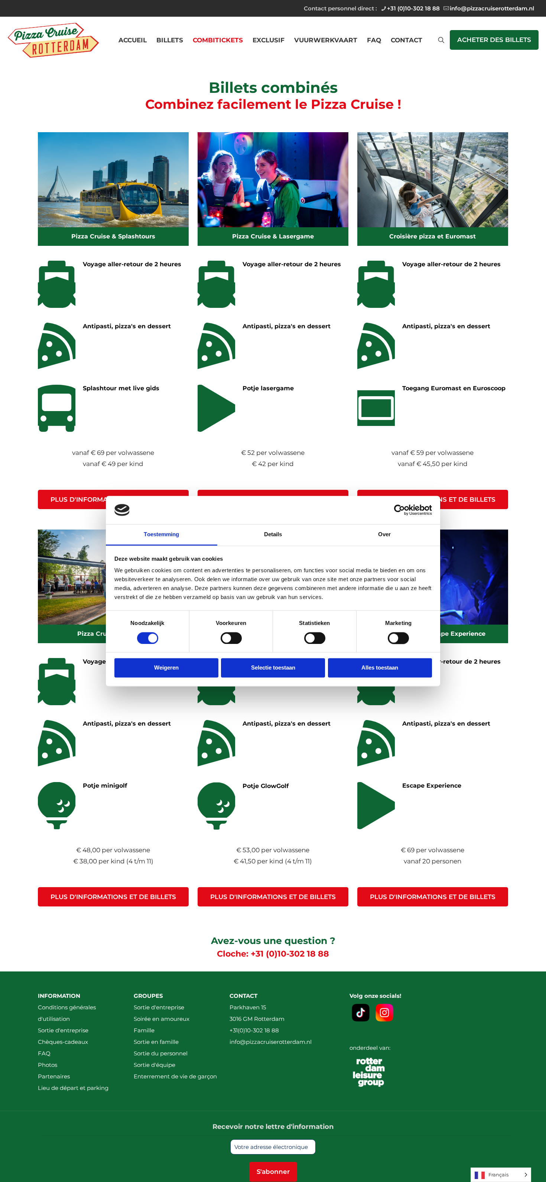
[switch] (231, 638)
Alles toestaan (379, 668)
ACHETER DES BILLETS (494, 39)
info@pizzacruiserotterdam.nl (492, 8)
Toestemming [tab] (161, 534)
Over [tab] (384, 534)
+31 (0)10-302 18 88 (413, 8)
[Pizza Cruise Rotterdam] (53, 40)
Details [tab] (273, 534)
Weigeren (166, 668)
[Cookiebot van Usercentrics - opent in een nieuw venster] (399, 509)
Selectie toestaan (273, 668)
